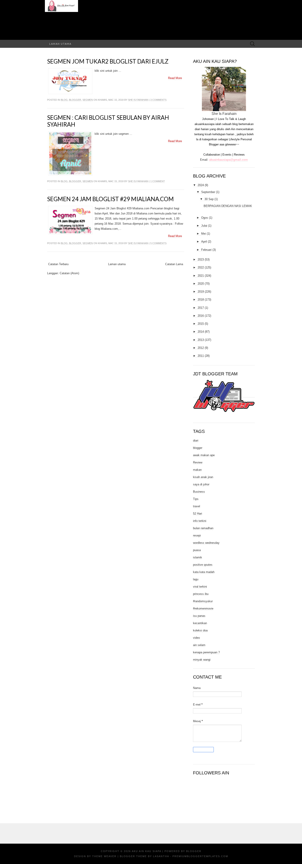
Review (197, 462)
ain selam (199, 645)
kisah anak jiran (203, 477)
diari (195, 440)
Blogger (193, 851)
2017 (201, 307)
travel (196, 506)
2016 (201, 315)
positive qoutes (202, 564)
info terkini (199, 521)
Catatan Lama (174, 264)
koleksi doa (200, 630)
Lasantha (161, 856)
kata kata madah (203, 572)
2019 (201, 291)
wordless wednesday (206, 542)
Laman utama (60, 43)
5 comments (158, 243)
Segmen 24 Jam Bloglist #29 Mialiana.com (110, 198)
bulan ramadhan (203, 528)
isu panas (199, 615)
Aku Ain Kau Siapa (146, 851)
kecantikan (200, 623)
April (204, 241)
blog (64, 99)
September (208, 192)
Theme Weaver (104, 856)
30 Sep (209, 199)
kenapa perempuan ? (206, 652)
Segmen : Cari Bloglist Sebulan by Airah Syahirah (108, 121)
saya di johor (201, 484)
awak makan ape (204, 455)
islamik (197, 557)
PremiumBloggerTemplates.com (200, 856)
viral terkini (200, 586)
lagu (195, 579)
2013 (201, 339)
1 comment (157, 181)
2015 (201, 323)
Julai (204, 225)
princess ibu (200, 594)
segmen (87, 99)
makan (197, 469)
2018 (201, 299)
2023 (201, 259)
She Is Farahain (138, 99)
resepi (197, 535)
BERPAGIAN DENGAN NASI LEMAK (228, 206)
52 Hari (197, 513)
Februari (206, 249)
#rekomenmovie (203, 608)
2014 (201, 331)
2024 (201, 185)
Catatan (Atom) (69, 273)
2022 (201, 267)
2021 (201, 275)
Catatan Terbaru (58, 264)
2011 (201, 355)
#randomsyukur (203, 601)
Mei (203, 233)
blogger (75, 99)
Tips (196, 499)
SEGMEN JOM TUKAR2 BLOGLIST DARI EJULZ (107, 61)
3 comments (158, 99)
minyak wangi (201, 659)
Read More (175, 78)
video (196, 637)
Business (199, 491)
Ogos (204, 217)
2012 (201, 347)
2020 (201, 283)
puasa (197, 550)
